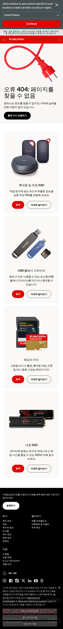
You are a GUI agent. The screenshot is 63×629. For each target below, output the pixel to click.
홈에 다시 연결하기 (17, 115)
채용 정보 (7, 537)
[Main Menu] (4, 40)
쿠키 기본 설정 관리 (29, 611)
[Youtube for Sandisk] (36, 580)
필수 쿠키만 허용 (30, 617)
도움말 (6, 554)
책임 (5, 524)
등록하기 (11, 505)
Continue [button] (31, 23)
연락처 (6, 541)
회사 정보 (7, 520)
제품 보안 (7, 564)
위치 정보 (7, 534)
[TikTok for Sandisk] (17, 581)
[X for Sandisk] (23, 581)
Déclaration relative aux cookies (32, 601)
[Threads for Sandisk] (41, 581)
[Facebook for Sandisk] (10, 581)
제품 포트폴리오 (39, 520)
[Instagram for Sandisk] (4, 581)
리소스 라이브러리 (11, 560)
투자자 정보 (8, 527)
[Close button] (57, 5)
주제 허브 (36, 527)
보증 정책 (7, 557)
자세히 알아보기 (39, 204)
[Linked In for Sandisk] (29, 581)
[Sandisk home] (17, 39)
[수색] (59, 39)
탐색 (18, 204)
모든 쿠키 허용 (30, 623)
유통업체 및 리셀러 (40, 524)
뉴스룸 (6, 531)
